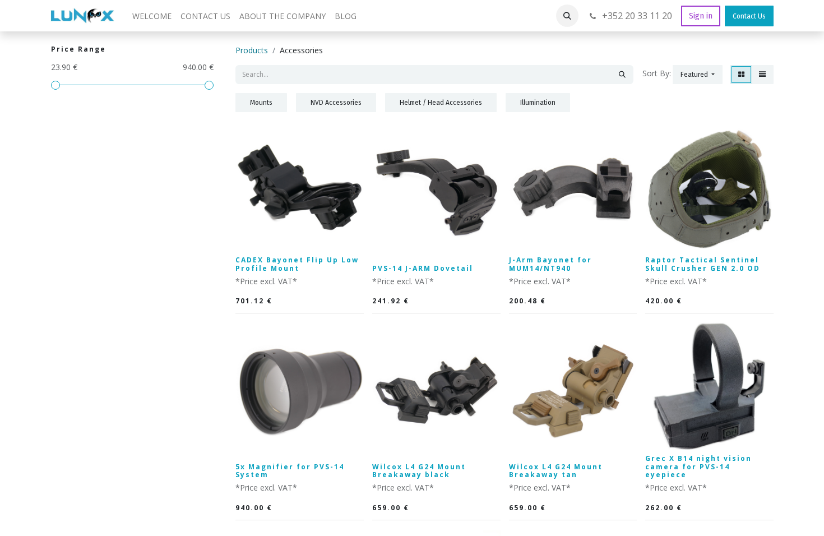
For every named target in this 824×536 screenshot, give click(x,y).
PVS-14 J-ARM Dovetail (422, 268)
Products (251, 50)
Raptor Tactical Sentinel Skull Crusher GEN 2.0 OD (702, 263)
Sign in (700, 16)
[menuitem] (152, 16)
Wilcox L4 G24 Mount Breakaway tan (556, 470)
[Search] (622, 74)
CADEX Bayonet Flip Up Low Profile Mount (297, 263)
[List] (762, 74)
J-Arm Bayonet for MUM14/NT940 (550, 263)
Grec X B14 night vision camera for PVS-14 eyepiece (698, 466)
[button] (567, 15)
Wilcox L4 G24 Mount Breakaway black (419, 470)
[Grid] (741, 74)
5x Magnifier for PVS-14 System (289, 470)
